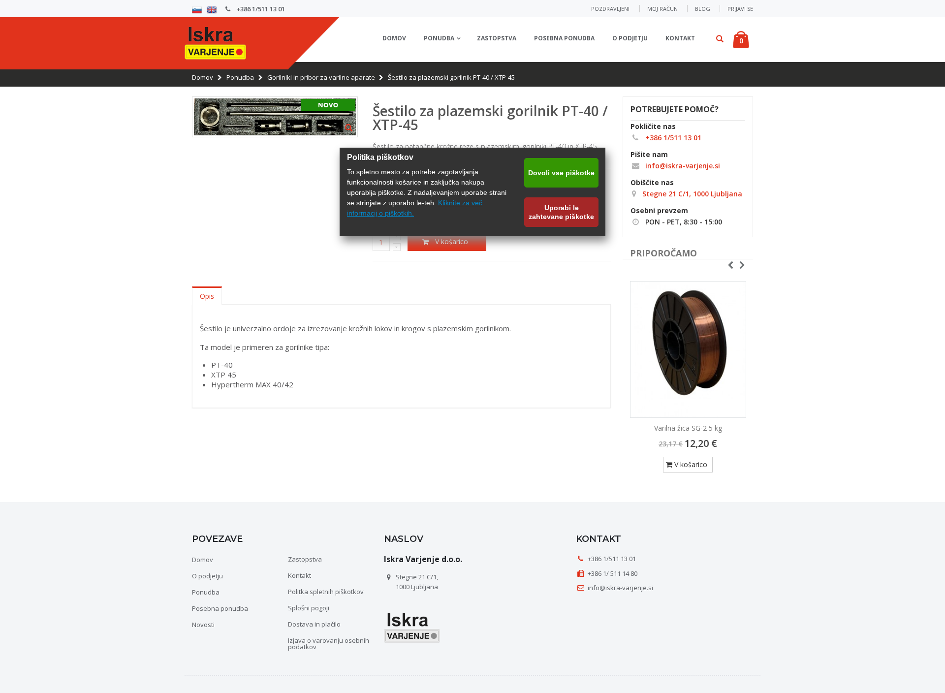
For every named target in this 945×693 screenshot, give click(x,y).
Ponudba (439, 38)
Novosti (203, 624)
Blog (702, 8)
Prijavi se (740, 8)
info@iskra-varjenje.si (681, 165)
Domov (202, 77)
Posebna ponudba (564, 38)
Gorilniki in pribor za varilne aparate (321, 77)
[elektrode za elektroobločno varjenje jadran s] (688, 349)
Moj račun (662, 8)
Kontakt (680, 38)
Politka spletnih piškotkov (326, 591)
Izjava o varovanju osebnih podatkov (328, 643)
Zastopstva (496, 38)
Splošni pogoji (308, 607)
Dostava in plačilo (314, 624)
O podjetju (630, 38)
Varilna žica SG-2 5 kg (688, 428)
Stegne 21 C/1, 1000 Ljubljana (691, 193)
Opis (207, 296)
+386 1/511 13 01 (260, 8)
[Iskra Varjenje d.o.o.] (215, 41)
